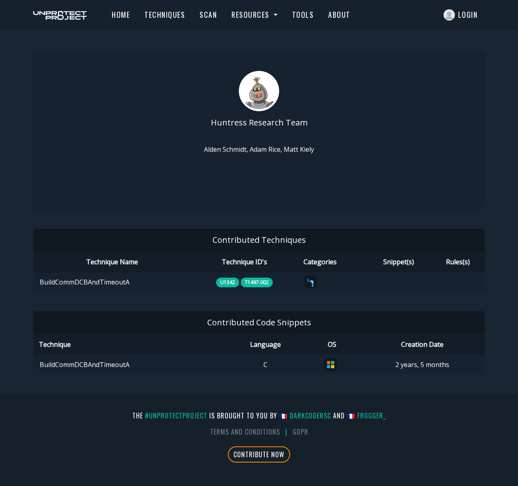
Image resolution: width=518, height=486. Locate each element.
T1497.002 (257, 282)
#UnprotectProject (176, 415)
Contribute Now (259, 454)
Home (121, 14)
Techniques (164, 14)
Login (468, 14)
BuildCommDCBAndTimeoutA (85, 282)
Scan (208, 14)
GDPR (300, 432)
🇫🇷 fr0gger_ (366, 415)
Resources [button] (251, 14)
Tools (303, 14)
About (339, 14)
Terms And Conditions (245, 432)
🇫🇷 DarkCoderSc (305, 415)
